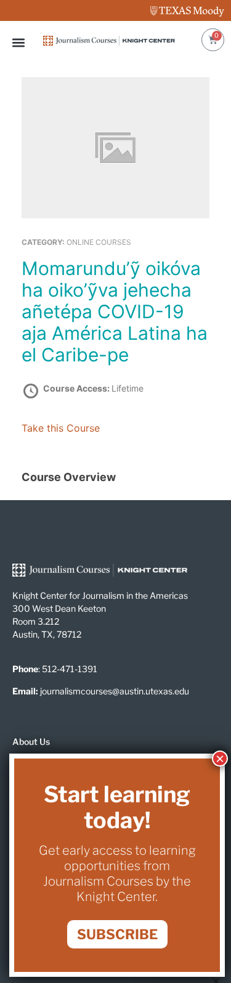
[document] (115, 491)
